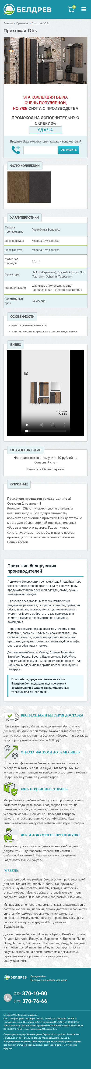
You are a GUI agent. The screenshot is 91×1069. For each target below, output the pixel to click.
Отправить (69, 149)
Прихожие (22, 23)
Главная (9, 23)
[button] (84, 9)
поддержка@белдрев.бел (44, 1029)
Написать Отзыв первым (45, 469)
